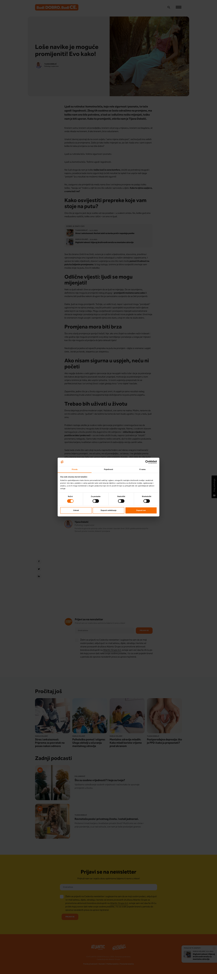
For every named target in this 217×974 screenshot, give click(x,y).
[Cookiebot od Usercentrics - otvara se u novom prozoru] (147, 462)
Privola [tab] (74, 469)
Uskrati (76, 510)
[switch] (96, 501)
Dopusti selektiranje (108, 510)
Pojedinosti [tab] (108, 469)
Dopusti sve (141, 510)
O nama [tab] (142, 469)
